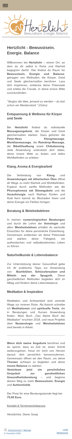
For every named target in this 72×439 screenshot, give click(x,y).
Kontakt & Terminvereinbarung (26, 405)
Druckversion (15, 430)
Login (65, 429)
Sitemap (27, 430)
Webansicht (62, 433)
